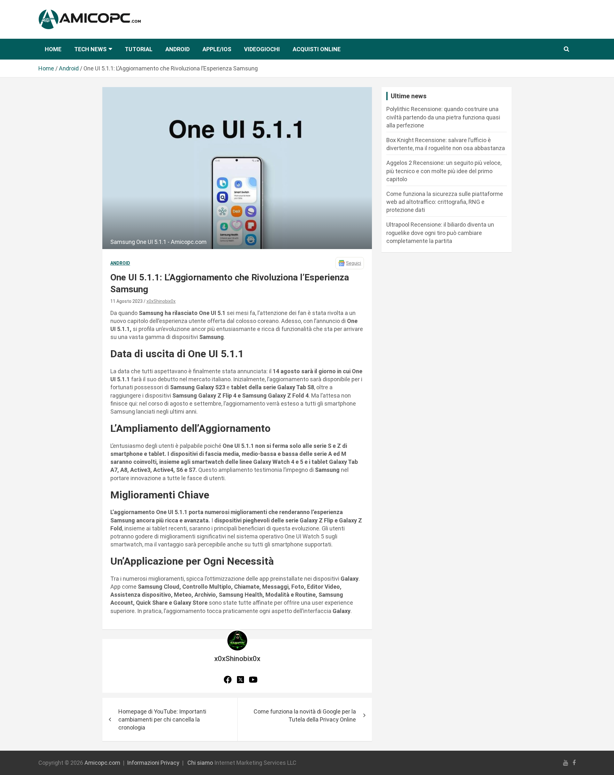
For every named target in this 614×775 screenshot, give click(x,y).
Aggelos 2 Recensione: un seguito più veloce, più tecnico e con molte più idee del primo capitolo (443, 170)
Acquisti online (317, 49)
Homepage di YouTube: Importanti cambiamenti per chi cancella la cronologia (162, 719)
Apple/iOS (216, 49)
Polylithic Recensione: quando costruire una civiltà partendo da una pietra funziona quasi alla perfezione (443, 117)
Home (53, 49)
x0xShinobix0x (161, 301)
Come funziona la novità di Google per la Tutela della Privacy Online (305, 715)
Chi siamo (200, 762)
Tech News (90, 49)
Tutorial (139, 49)
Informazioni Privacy (153, 762)
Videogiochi (262, 49)
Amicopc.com (102, 762)
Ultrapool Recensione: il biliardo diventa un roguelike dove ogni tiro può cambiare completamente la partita (440, 232)
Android (177, 49)
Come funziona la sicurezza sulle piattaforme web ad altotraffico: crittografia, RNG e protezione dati (444, 201)
